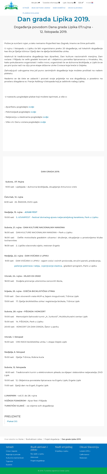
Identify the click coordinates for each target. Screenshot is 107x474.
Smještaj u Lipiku (61, 451)
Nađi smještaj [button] (59, 8)
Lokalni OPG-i (85, 451)
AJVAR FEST (30, 212)
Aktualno (34, 3)
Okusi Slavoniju (89, 446)
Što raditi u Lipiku (37, 454)
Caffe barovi (84, 454)
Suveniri (9, 465)
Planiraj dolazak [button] (31, 13)
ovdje (31, 107)
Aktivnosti (34, 457)
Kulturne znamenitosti (15, 458)
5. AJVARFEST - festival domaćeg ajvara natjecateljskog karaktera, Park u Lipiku (57, 217)
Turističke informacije (50, 3)
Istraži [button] (26, 8)
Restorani (83, 458)
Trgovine (9, 461)
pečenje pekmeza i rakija (27, 266)
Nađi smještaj (63, 446)
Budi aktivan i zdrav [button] (41, 8)
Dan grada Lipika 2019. (71, 439)
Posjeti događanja (52, 439)
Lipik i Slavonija (68, 3)
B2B (80, 3)
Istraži (10, 446)
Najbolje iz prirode (13, 454)
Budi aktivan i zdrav (34, 439)
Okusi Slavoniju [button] (75, 8)
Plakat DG (12, 421)
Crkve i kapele (11, 451)
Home (21, 439)
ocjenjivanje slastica (51, 266)
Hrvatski (88, 2)
